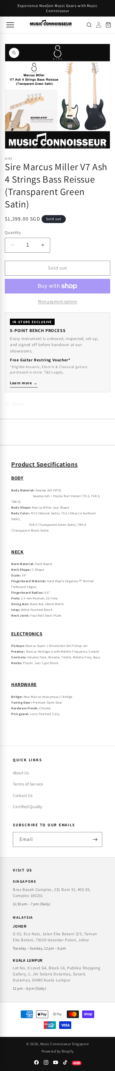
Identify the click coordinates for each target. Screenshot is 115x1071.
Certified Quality (27, 806)
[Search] (89, 25)
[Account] (99, 25)
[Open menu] (9, 25)
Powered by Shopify (57, 1051)
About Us (21, 773)
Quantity (13, 232)
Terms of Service (28, 784)
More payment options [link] (57, 301)
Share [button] (18, 404)
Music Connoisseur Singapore (64, 1043)
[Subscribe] (95, 839)
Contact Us (23, 795)
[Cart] (108, 25)
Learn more (24, 383)
